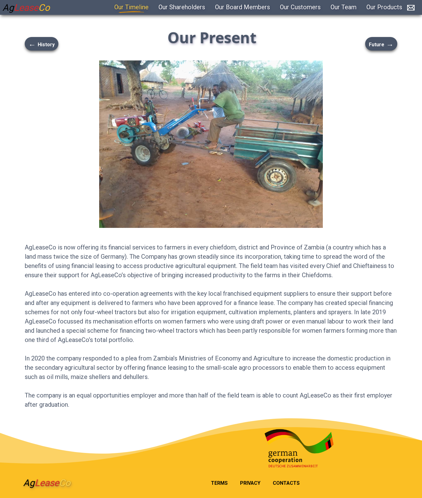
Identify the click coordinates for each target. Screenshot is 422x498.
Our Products (384, 7)
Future (381, 43)
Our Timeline (131, 7)
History (41, 43)
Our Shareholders (181, 7)
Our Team (344, 7)
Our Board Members (242, 7)
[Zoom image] (211, 144)
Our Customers (300, 7)
